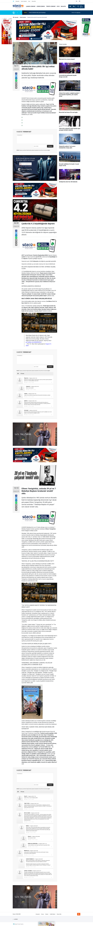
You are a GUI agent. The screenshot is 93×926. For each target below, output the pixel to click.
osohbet (16, 919)
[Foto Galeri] (79, 1)
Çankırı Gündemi (30, 6)
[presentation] (17, 12)
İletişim (46, 914)
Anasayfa (38, 914)
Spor (58, 6)
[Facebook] (16, 74)
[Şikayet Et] (51, 382)
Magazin (63, 6)
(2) (30, 406)
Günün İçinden (41, 6)
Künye (42, 914)
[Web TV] (76, 1)
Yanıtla (26, 382)
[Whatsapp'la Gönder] (16, 81)
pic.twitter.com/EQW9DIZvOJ (33, 342)
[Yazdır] (16, 85)
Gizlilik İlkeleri (52, 914)
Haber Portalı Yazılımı (19, 924)
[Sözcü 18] (18, 6)
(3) (30, 821)
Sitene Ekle (34, 1)
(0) (30, 382)
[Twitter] (16, 76)
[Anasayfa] (13, 1)
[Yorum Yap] (16, 88)
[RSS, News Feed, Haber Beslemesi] (78, 914)
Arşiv (29, 1)
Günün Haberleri (24, 1)
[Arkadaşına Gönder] (16, 83)
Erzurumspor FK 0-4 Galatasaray (36, 12)
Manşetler (17, 1)
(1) (30, 396)
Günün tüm (76, 12)
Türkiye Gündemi (50, 6)
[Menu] (70, 6)
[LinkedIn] (16, 78)
